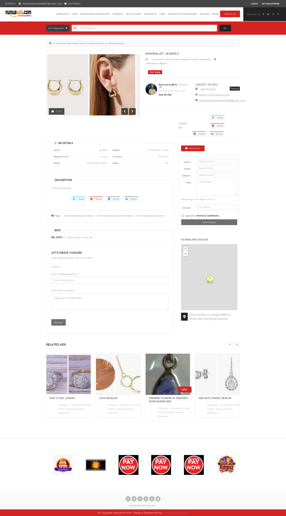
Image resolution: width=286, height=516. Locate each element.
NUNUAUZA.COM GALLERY (95, 13)
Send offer (58, 322)
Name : (187, 161)
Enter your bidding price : (65, 274)
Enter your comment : (63, 290)
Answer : (186, 207)
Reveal (235, 88)
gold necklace (108, 398)
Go (225, 28)
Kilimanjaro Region (156, 63)
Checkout (62, 13)
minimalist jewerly (162, 54)
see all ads (165, 94)
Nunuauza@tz (168, 84)
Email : (187, 168)
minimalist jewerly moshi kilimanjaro (115, 215)
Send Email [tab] (194, 148)
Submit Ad (230, 13)
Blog (216, 13)
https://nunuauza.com (214, 95)
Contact (117, 13)
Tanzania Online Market (176, 512)
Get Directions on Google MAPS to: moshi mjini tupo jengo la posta (210, 316)
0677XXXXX (208, 89)
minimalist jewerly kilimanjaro (79, 215)
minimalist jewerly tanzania (151, 215)
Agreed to (202, 215)
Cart (75, 13)
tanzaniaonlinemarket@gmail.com (222, 100)
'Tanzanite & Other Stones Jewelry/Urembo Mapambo (80, 43)
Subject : (186, 175)
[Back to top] (275, 495)
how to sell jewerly (62, 398)
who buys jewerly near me (215, 398)
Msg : (188, 182)
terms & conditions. (208, 215)
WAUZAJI (205, 13)
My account (133, 13)
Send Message (209, 222)
